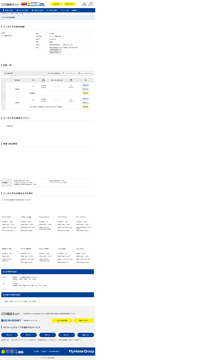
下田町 (21, 279)
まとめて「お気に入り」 (70, 73)
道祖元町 (15, 279)
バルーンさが (38, 285)
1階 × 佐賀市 (32, 301)
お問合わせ (86, 85)
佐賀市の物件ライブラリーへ (30, 277)
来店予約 (56, 4)
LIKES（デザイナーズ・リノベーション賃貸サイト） (23, 340)
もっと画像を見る (6, 36)
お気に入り (85, 89)
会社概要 (36, 351)
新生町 (34, 279)
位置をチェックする (68, 45)
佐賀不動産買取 (63, 340)
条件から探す (53, 10)
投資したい (85, 335)
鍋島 (32, 285)
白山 (30, 279)
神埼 (20, 285)
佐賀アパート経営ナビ (75, 340)
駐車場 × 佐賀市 (8, 301)
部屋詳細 (85, 93)
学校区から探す (39, 10)
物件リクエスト (70, 4)
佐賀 (28, 285)
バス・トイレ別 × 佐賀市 (21, 301)
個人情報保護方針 (54, 351)
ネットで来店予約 (62, 320)
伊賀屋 (24, 285)
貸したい (66, 335)
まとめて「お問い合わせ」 (86, 73)
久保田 (44, 285)
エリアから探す (23, 10)
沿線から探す (9, 10)
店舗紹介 (75, 10)
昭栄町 (25, 279)
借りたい (47, 335)
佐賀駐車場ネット (42, 340)
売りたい (28, 335)
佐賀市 (15, 277)
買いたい (9, 335)
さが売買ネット (53, 340)
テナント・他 (64, 10)
